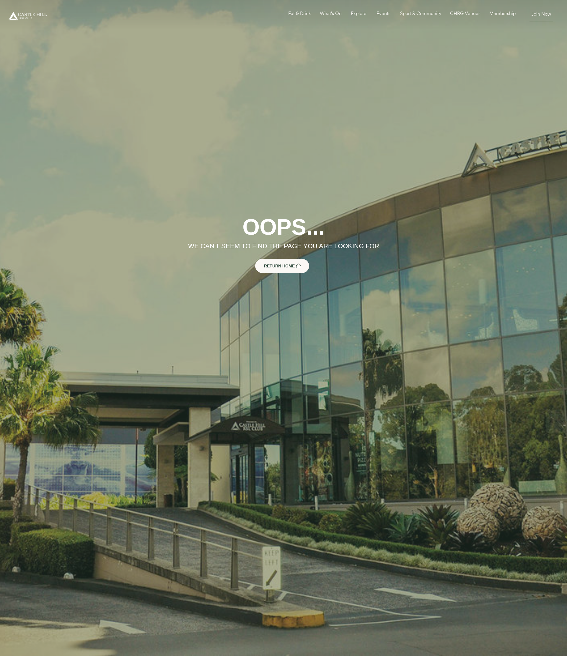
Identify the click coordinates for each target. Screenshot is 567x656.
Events (383, 14)
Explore (358, 14)
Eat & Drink (299, 14)
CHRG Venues (465, 14)
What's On (331, 14)
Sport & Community (420, 14)
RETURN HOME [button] (280, 266)
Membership (502, 14)
